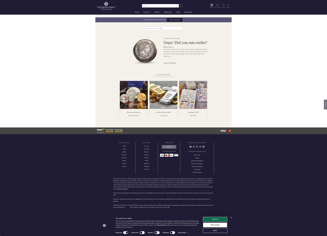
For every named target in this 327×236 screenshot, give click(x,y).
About (124, 161)
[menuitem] (212, 5)
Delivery (146, 152)
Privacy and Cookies (197, 167)
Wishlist (223, 7)
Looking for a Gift (193, 112)
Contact (124, 166)
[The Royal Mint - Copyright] (106, 5)
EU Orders (147, 149)
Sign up (169, 147)
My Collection (174, 20)
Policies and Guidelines (197, 161)
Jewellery (168, 12)
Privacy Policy (161, 225)
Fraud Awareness (197, 172)
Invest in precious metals (163, 112)
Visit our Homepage (170, 63)
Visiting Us (146, 166)
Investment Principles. (122, 189)
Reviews (146, 158)
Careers (124, 163)
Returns (147, 155)
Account (146, 146)
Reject (215, 230)
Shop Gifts (193, 115)
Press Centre (197, 155)
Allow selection (215, 225)
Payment (146, 163)
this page (128, 207)
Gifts (178, 12)
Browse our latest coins (134, 112)
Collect (146, 12)
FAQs (146, 161)
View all (147, 169)
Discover (188, 12)
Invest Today (163, 115)
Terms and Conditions (197, 164)
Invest (156, 12)
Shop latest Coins (133, 115)
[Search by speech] (177, 6)
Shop (137, 12)
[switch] (142, 232)
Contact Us (197, 169)
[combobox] (160, 5)
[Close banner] (231, 217)
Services (124, 158)
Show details (182, 232)
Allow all (215, 219)
